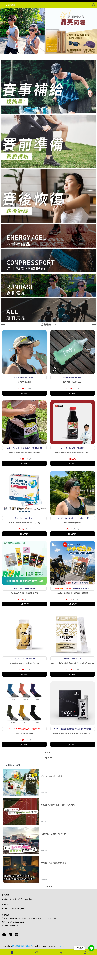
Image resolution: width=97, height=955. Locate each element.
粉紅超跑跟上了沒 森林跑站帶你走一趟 (55, 834)
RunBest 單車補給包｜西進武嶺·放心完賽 (72, 593)
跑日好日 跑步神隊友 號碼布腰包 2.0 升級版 (24, 452)
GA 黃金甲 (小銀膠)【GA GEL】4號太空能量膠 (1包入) (72, 733)
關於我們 (20, 899)
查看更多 (48, 752)
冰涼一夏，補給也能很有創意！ (52, 776)
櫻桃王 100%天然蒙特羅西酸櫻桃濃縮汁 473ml (72, 452)
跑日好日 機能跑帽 (24, 382)
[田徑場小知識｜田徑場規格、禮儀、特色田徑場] (21, 811)
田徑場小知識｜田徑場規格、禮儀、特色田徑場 (58, 805)
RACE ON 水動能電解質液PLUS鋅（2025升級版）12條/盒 (72, 663)
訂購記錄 (13, 908)
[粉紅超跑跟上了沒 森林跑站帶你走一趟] (21, 840)
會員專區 (20, 908)
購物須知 (5, 899)
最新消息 (28, 899)
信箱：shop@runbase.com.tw (13, 922)
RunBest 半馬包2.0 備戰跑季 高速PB (24, 593)
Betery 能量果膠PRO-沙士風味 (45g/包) (24, 663)
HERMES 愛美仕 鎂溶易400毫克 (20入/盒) (24, 522)
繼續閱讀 (44, 793)
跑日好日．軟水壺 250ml (72, 382)
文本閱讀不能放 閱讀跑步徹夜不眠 (53, 863)
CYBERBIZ (63, 946)
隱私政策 (13, 899)
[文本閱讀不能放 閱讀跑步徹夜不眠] (21, 869)
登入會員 (5, 908)
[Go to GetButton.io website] (91, 952)
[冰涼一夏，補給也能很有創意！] (21, 782)
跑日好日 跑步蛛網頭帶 (72, 522)
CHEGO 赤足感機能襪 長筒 (24, 733)
